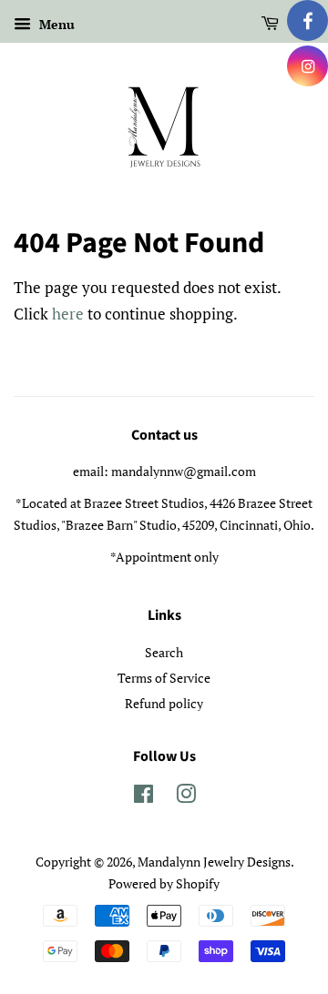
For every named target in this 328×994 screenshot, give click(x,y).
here (68, 313)
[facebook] (307, 20)
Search (164, 652)
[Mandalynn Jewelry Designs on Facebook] (143, 797)
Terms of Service (164, 677)
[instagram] (307, 66)
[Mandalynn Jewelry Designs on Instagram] (186, 797)
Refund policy (164, 703)
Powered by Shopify (164, 883)
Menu (55, 24)
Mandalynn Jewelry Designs (214, 861)
